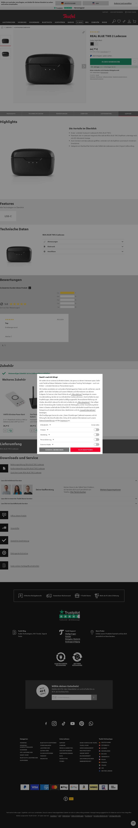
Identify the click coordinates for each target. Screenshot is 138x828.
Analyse (43, 430)
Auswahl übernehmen (54, 450)
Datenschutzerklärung (46, 420)
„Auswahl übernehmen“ (88, 410)
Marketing (43, 435)
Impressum (64, 420)
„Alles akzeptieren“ (83, 402)
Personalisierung (45, 440)
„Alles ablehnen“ (76, 394)
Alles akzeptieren (85, 450)
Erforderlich (44, 425)
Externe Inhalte (45, 444)
